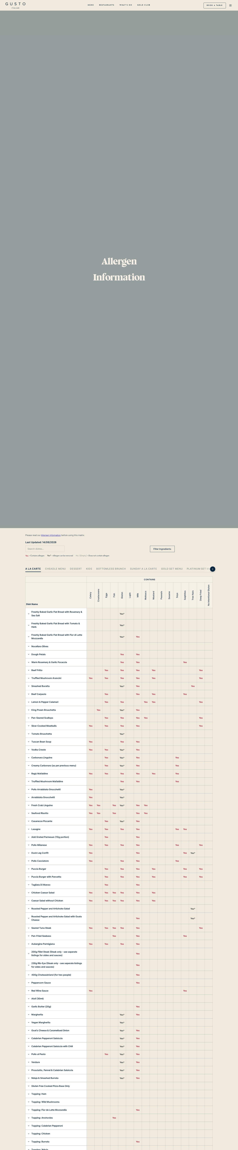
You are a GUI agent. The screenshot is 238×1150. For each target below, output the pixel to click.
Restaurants (106, 5)
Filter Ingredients (162, 549)
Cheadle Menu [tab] (55, 568)
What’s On (126, 5)
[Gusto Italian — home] (15, 5)
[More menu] (230, 5)
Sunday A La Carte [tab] (143, 568)
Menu (91, 5)
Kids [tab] (89, 568)
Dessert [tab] (76, 568)
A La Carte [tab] (33, 568)
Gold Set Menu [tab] (172, 568)
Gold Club (143, 5)
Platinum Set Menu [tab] (200, 568)
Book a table (215, 5)
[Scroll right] (212, 569)
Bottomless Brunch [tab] (111, 568)
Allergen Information (51, 535)
